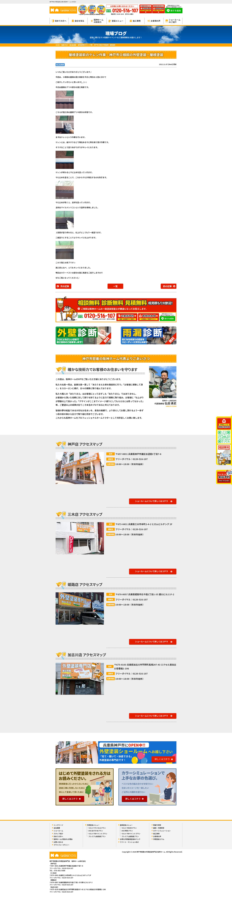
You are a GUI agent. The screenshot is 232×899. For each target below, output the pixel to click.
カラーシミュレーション (161, 831)
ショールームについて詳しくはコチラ (151, 501)
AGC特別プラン (127, 831)
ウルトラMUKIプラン (129, 828)
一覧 (115, 286)
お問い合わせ (58, 842)
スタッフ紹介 (58, 833)
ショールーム (58, 831)
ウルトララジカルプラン (97, 828)
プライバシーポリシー (61, 845)
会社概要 (57, 828)
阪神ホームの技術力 (98, 20)
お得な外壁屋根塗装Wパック (130, 839)
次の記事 (64, 286)
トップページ (58, 825)
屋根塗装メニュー (126, 825)
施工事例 (137, 20)
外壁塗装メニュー (93, 825)
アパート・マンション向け (129, 842)
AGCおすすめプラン (95, 831)
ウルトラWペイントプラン (97, 833)
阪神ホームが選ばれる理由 (63, 839)
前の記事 (167, 286)
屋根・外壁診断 (158, 828)
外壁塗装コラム (158, 839)
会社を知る (79, 20)
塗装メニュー (117, 20)
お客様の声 (155, 20)
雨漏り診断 (157, 825)
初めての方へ (60, 20)
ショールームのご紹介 (174, 20)
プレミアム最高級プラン (97, 836)
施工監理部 (60, 65)
